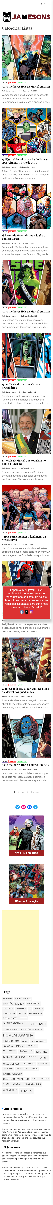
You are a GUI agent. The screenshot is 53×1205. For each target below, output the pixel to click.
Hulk (25, 1041)
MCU (43, 1058)
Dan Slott (21, 1009)
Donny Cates (10, 1018)
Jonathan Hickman (13, 1046)
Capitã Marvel (23, 998)
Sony (34, 1079)
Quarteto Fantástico (16, 1079)
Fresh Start (36, 1024)
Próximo (35, 792)
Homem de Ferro (11, 1041)
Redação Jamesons (9, 91)
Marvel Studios (14, 1057)
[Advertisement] (20, 947)
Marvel (41, 1051)
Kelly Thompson (9, 1050)
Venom (17, 1084)
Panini (35, 1069)
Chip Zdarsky (8, 1008)
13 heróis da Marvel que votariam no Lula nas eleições (24, 462)
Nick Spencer (8, 1068)
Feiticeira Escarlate (13, 1023)
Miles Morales (11, 1064)
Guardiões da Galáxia (31, 1029)
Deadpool (38, 1009)
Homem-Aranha (18, 1035)
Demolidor (9, 1013)
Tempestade (44, 1078)
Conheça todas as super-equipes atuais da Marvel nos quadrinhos (26, 690)
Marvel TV (32, 1056)
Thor (6, 1084)
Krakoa (23, 1051)
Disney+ (22, 1013)
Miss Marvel (29, 1064)
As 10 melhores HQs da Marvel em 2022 (26, 311)
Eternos (23, 1018)
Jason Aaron (38, 1041)
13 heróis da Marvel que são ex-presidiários (21, 385)
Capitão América (13, 1003)
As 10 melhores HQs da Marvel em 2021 (26, 765)
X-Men (26, 1091)
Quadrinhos (22, 83)
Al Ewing (7, 998)
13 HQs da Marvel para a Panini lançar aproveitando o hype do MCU (25, 160)
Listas (5, 83)
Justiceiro (31, 1046)
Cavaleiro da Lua (33, 1003)
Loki (31, 1051)
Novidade (12, 83)
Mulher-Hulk (43, 1063)
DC (30, 1008)
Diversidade (35, 1013)
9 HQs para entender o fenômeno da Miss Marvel (24, 538)
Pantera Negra (12, 1073)
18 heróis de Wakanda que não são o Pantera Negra (23, 236)
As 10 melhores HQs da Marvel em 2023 (26, 86)
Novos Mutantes (22, 1068)
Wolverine (10, 1090)
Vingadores (32, 1084)
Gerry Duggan (10, 1029)
